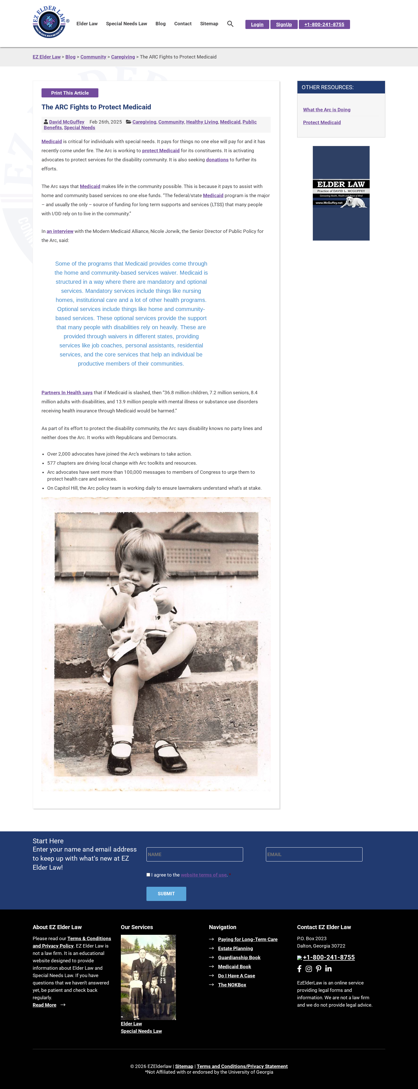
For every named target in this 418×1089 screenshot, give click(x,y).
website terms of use (204, 875)
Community (171, 122)
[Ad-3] (341, 239)
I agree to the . (191, 875)
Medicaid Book (234, 966)
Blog (161, 23)
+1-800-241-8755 (324, 24)
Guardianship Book (239, 957)
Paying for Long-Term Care (248, 939)
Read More (44, 1005)
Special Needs (79, 127)
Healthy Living (202, 122)
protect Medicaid (161, 150)
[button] (230, 23)
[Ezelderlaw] (51, 36)
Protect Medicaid (322, 122)
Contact (183, 23)
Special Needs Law (126, 23)
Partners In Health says (67, 392)
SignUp (284, 24)
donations (217, 159)
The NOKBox (232, 985)
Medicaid (230, 122)
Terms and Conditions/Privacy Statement (242, 1066)
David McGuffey (66, 122)
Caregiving (144, 122)
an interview (60, 231)
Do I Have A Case (236, 976)
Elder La (129, 1024)
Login (257, 24)
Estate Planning (235, 948)
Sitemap (209, 23)
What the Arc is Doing (327, 109)
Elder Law (87, 23)
